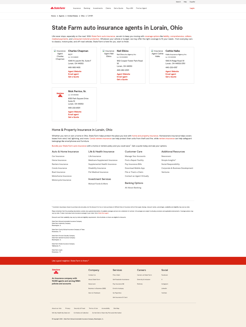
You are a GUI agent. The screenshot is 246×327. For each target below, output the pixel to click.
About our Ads (56, 308)
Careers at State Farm (144, 275)
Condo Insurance (59, 168)
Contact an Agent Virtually (137, 176)
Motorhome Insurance (61, 176)
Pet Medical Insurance (98, 172)
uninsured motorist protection (86, 39)
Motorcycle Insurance (61, 180)
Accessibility (106, 308)
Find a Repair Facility (134, 160)
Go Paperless (117, 293)
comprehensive (177, 36)
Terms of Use (93, 308)
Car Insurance (58, 156)
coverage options (152, 36)
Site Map (116, 308)
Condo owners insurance (100, 138)
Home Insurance (59, 160)
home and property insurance (145, 136)
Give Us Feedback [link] (94, 293)
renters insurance (167, 138)
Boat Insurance (58, 172)
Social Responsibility (170, 164)
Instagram (164, 284)
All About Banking (133, 188)
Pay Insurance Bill (118, 284)
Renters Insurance (60, 164)
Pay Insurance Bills (133, 164)
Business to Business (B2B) (97, 288)
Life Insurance (94, 156)
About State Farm (94, 279)
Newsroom (166, 156)
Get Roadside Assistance (121, 279)
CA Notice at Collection (81, 313)
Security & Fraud (79, 308)
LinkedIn (164, 288)
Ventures (165, 172)
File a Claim (116, 275)
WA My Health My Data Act (61, 313)
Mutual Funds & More (98, 184)
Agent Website (74, 71)
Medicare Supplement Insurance (102, 160)
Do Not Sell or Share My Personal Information (106, 313)
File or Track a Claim (134, 172)
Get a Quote (73, 77)
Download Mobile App (135, 168)
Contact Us (92, 275)
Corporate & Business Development (177, 168)
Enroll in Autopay (118, 288)
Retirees (140, 284)
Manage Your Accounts (135, 156)
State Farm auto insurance (103, 36)
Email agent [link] (73, 74)
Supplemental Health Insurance (102, 164)
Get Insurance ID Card (120, 297)
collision (188, 36)
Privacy (67, 308)
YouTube (164, 293)
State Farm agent (103, 213)
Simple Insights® (168, 160)
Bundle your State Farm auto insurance (69, 146)
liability (166, 36)
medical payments (60, 39)
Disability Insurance (97, 168)
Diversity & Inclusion (143, 279)
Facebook (164, 275)
